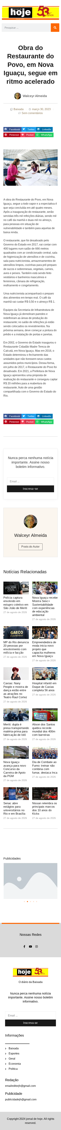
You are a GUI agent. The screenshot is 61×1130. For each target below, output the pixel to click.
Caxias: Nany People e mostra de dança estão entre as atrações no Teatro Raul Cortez (15, 690)
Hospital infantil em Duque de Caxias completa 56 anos (44, 687)
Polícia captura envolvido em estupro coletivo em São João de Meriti (15, 603)
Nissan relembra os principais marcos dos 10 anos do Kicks (44, 808)
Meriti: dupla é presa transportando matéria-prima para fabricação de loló (16, 729)
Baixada (19, 109)
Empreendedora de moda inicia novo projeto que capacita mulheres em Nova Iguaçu (44, 649)
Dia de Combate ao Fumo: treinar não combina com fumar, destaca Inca (44, 767)
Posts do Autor (30, 546)
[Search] (55, 27)
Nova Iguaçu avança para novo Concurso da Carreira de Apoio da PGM (14, 769)
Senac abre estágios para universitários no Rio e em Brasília (14, 808)
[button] (12, 129)
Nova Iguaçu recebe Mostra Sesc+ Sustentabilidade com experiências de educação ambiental (45, 606)
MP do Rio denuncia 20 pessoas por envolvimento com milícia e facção (16, 647)
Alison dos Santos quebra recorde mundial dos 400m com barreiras (43, 729)
